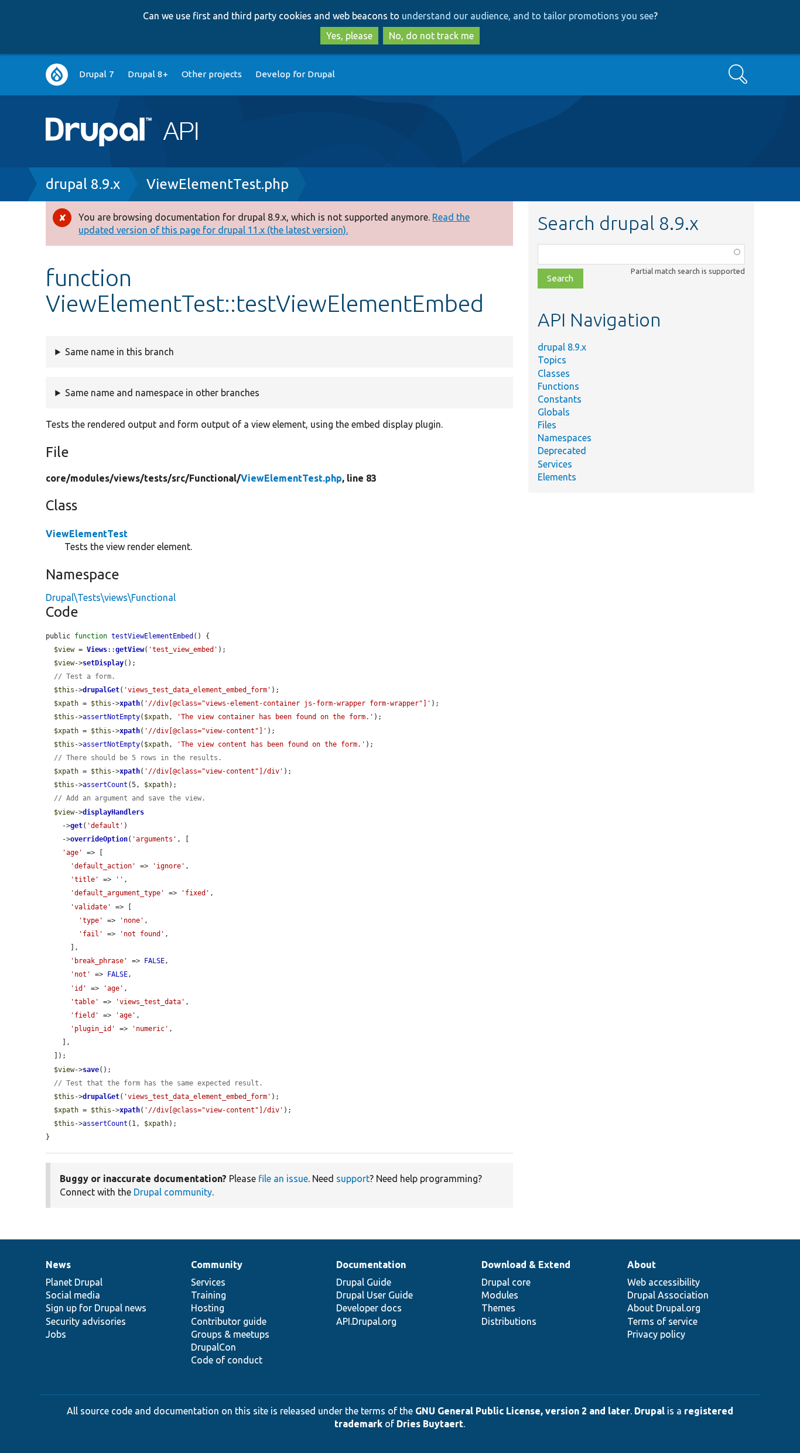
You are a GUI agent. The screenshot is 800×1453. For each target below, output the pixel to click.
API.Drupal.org (366, 1321)
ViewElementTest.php (217, 184)
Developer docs (369, 1308)
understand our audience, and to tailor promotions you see (528, 16)
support (353, 1178)
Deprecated (562, 450)
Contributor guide (228, 1321)
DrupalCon (213, 1347)
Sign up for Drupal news (96, 1308)
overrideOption (99, 839)
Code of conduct (226, 1360)
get (76, 826)
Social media (73, 1295)
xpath (129, 703)
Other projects (212, 74)
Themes (498, 1308)
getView (129, 649)
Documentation (371, 1264)
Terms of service (662, 1321)
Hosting (207, 1308)
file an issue (283, 1178)
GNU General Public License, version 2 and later (522, 1411)
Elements (557, 477)
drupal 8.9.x (83, 184)
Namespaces (565, 437)
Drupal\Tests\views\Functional (111, 597)
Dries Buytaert (429, 1423)
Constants (560, 399)
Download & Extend (525, 1264)
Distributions (508, 1321)
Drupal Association (668, 1295)
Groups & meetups (230, 1334)
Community (216, 1264)
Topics (552, 360)
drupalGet (101, 690)
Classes (554, 373)
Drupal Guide (363, 1282)
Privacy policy (656, 1334)
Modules (499, 1295)
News (58, 1264)
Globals (554, 412)
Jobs (56, 1334)
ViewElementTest (87, 533)
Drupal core (506, 1282)
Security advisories (86, 1321)
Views (97, 649)
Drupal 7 (96, 74)
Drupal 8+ (148, 74)
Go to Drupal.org (57, 74)
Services (555, 464)
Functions (558, 386)
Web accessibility (663, 1282)
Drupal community (173, 1192)
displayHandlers (113, 812)
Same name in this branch (119, 351)
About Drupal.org (663, 1308)
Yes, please (349, 35)
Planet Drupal (74, 1282)
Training (208, 1295)
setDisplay (103, 663)
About (641, 1264)
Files (547, 425)
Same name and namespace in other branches (162, 392)
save (91, 1070)
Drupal (649, 1411)
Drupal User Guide (374, 1295)
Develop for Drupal (295, 74)
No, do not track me (431, 35)
